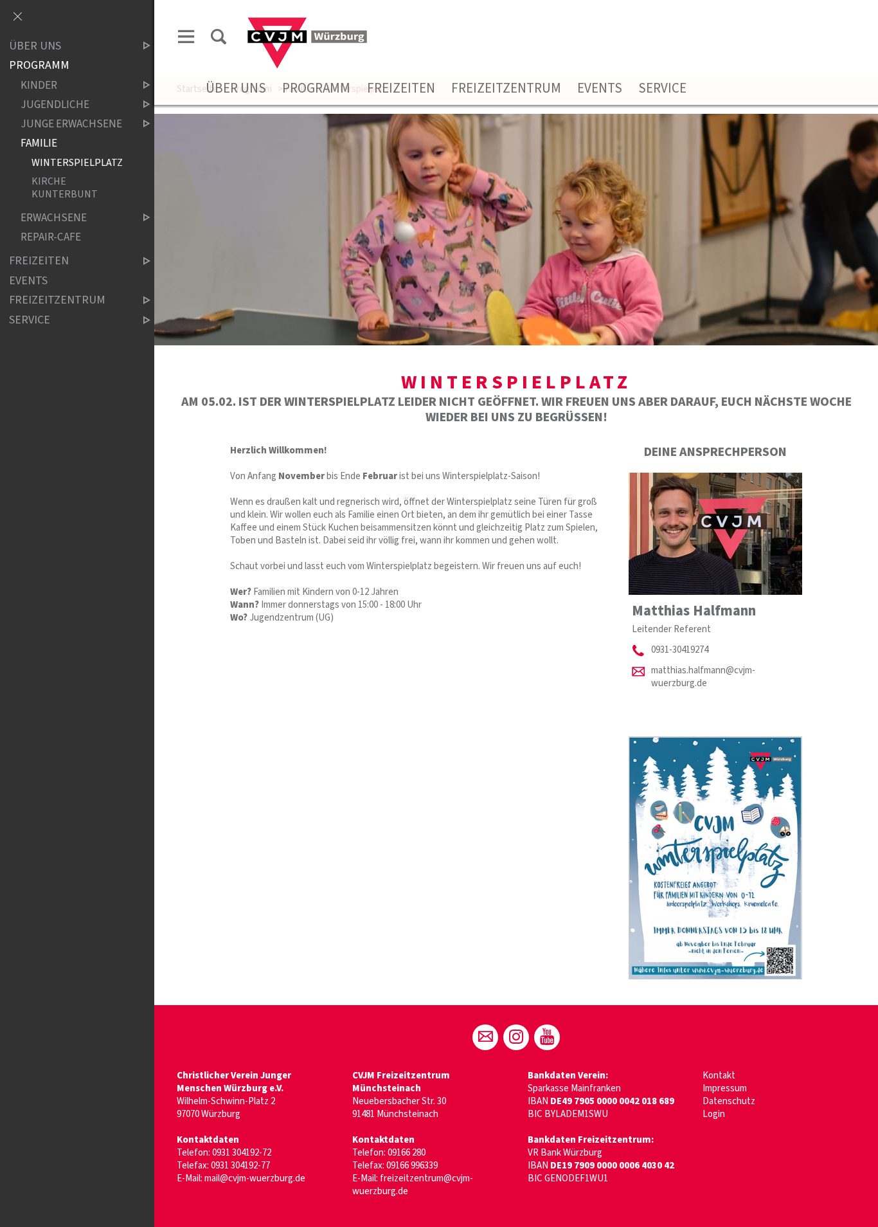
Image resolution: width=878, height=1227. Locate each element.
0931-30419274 (679, 650)
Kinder (39, 85)
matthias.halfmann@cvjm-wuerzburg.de (703, 677)
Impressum (725, 1088)
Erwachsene (54, 217)
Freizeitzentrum (506, 88)
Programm (316, 88)
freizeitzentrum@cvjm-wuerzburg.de (412, 1185)
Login (714, 1114)
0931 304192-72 (241, 1152)
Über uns (236, 88)
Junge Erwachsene (71, 123)
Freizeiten (401, 88)
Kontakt (719, 1075)
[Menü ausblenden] (17, 17)
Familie (39, 143)
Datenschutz (729, 1101)
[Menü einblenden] (186, 39)
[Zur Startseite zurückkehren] (307, 23)
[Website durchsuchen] (218, 39)
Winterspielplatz (77, 162)
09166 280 (407, 1152)
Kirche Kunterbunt (64, 187)
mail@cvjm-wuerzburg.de (254, 1178)
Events (599, 88)
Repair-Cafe (51, 237)
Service (662, 88)
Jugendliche (55, 104)
